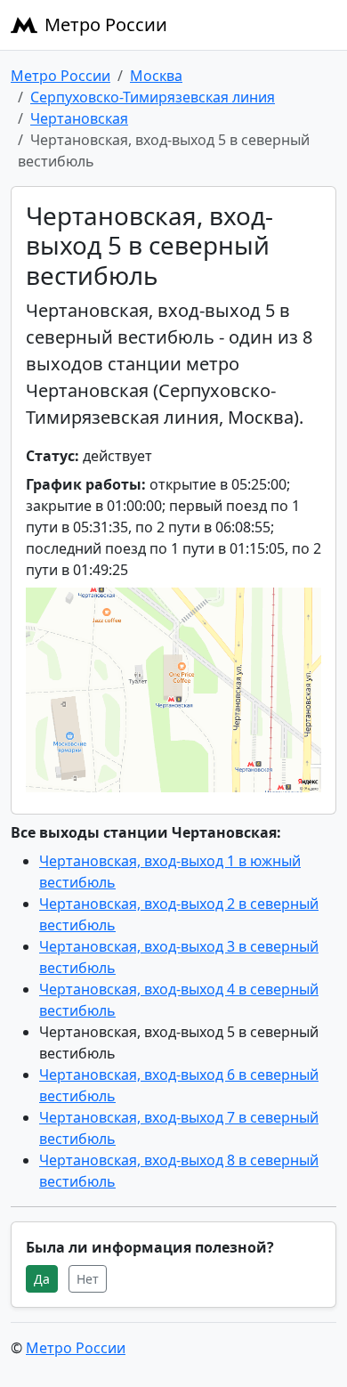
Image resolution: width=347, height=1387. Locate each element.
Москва (156, 75)
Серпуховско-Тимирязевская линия (152, 97)
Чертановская (79, 118)
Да (42, 1278)
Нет (88, 1278)
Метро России (105, 24)
